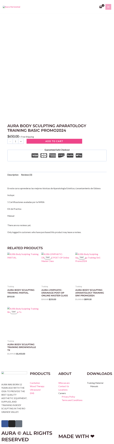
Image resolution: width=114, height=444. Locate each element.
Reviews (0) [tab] (26, 174)
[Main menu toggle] (108, 7)
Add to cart (54, 141)
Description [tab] (12, 174)
